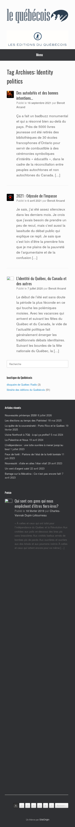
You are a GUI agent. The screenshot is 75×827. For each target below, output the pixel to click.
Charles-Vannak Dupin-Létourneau (37, 513)
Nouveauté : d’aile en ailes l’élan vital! (26, 463)
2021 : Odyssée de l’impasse (36, 196)
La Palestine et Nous (16, 440)
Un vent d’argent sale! (17, 468)
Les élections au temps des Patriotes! (26, 420)
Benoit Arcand (56, 200)
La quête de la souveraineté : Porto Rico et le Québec (35, 425)
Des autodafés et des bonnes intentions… (37, 95)
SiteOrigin (44, 819)
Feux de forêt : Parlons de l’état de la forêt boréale (33, 454)
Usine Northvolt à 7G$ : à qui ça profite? (27, 434)
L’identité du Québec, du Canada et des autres (41, 280)
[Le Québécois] (37, 17)
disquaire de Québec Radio (22, 384)
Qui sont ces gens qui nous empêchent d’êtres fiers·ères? (36, 503)
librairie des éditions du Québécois (26, 390)
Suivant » (61, 805)
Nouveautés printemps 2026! (21, 415)
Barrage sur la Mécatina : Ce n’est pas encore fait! (33, 473)
